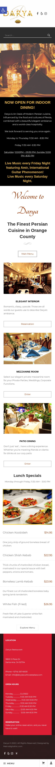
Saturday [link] (9, 152)
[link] (3, 10)
